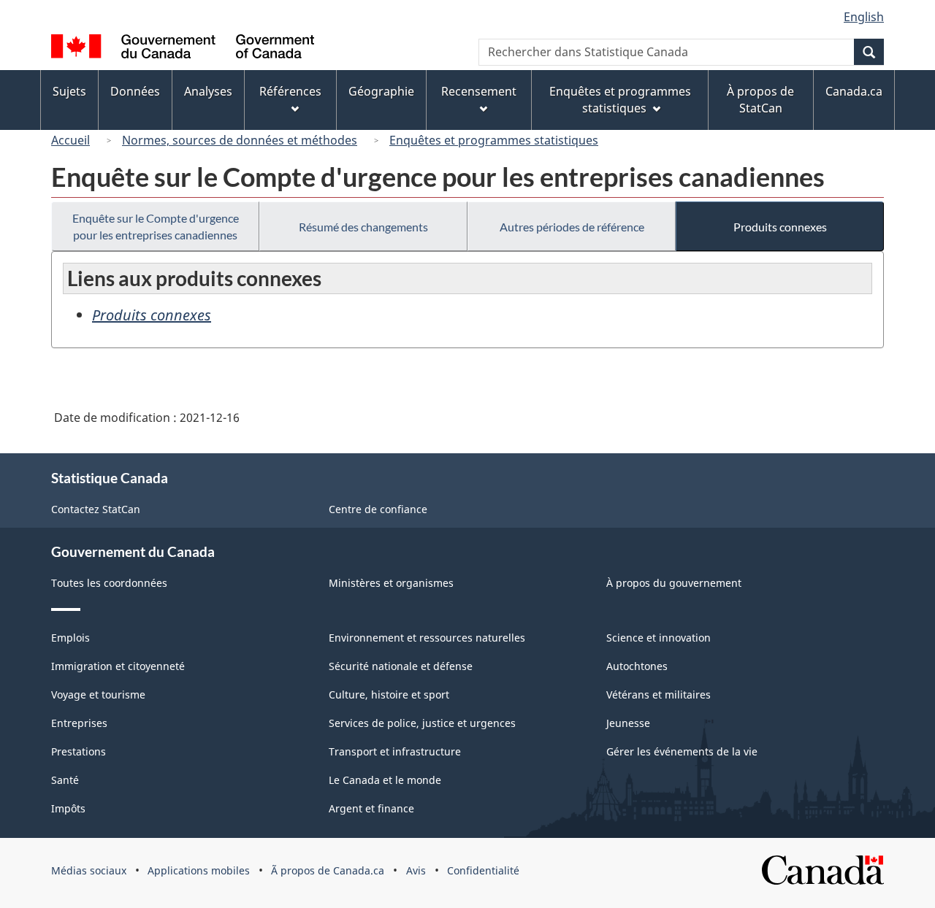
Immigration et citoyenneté (118, 666)
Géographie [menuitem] (381, 91)
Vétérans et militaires (658, 694)
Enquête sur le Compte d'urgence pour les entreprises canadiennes (155, 226)
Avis (416, 870)
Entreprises (79, 723)
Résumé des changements (363, 227)
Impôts (68, 808)
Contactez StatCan (95, 509)
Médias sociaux (88, 870)
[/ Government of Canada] (182, 48)
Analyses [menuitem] (208, 91)
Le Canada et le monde (385, 780)
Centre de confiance (378, 509)
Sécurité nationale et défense (401, 666)
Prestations (78, 751)
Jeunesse (628, 723)
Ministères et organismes (391, 583)
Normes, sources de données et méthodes (239, 140)
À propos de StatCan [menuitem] (760, 99)
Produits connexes (780, 227)
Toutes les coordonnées (109, 583)
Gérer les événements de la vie (681, 751)
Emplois (70, 638)
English (864, 17)
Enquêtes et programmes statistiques (493, 140)
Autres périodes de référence (572, 227)
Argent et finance (371, 808)
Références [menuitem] (290, 91)
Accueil (70, 140)
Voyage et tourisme (98, 694)
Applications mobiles (199, 870)
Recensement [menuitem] (478, 91)
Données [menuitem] (135, 91)
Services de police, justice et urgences (422, 723)
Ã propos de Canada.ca (327, 870)
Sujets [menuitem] (69, 91)
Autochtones (637, 666)
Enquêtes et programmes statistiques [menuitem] (620, 99)
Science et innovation (658, 638)
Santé (65, 780)
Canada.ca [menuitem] (853, 91)
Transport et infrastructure (395, 751)
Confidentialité (483, 870)
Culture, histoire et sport (389, 694)
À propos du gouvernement (673, 583)
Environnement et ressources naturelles (427, 638)
